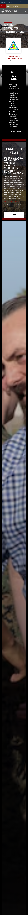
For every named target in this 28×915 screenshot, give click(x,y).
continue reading (10, 201)
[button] (6, 2)
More (14, 215)
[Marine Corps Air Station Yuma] (9, 11)
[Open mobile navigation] (25, 11)
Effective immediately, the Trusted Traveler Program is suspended (17, 5)
